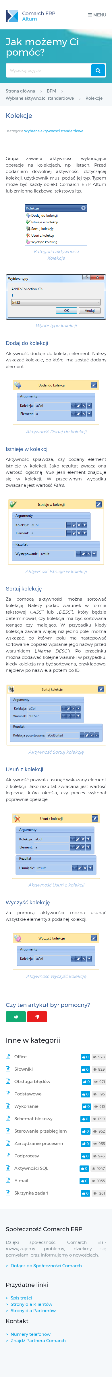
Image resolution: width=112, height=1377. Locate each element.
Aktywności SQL (31, 1168)
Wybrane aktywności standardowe (53, 131)
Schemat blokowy (33, 1118)
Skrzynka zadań (31, 1193)
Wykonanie (26, 1106)
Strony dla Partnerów (33, 1310)
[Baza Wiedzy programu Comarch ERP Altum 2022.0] (30, 14)
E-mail (21, 1180)
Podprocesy (26, 1156)
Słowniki (23, 1069)
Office (20, 1056)
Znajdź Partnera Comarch (38, 1340)
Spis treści (21, 1298)
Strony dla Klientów (31, 1304)
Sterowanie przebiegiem (40, 1131)
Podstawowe (28, 1094)
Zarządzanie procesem (38, 1143)
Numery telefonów (31, 1334)
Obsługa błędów (32, 1081)
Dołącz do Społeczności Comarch (46, 1265)
